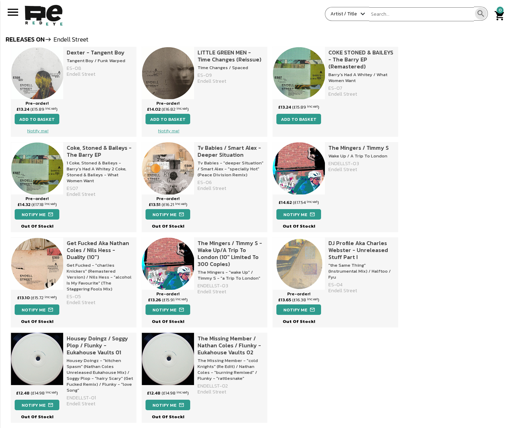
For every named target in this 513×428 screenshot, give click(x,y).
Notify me (37, 214)
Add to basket (37, 119)
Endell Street (81, 74)
